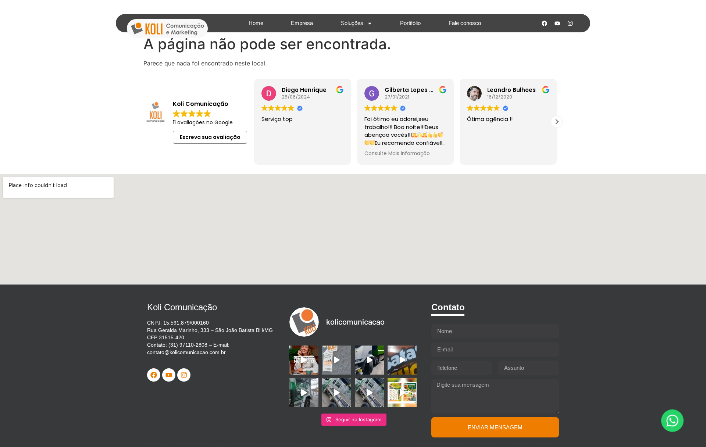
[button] (556, 121)
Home (256, 23)
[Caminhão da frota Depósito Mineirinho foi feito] (336, 392)
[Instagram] (569, 23)
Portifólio (410, 23)
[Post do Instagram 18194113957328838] (402, 360)
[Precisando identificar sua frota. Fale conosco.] (336, 360)
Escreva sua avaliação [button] (210, 137)
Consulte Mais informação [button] (397, 153)
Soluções (352, 23)
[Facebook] (544, 23)
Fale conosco (465, 23)
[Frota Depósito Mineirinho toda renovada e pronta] (303, 392)
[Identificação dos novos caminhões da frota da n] (369, 360)
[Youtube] (557, 23)
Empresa (302, 23)
